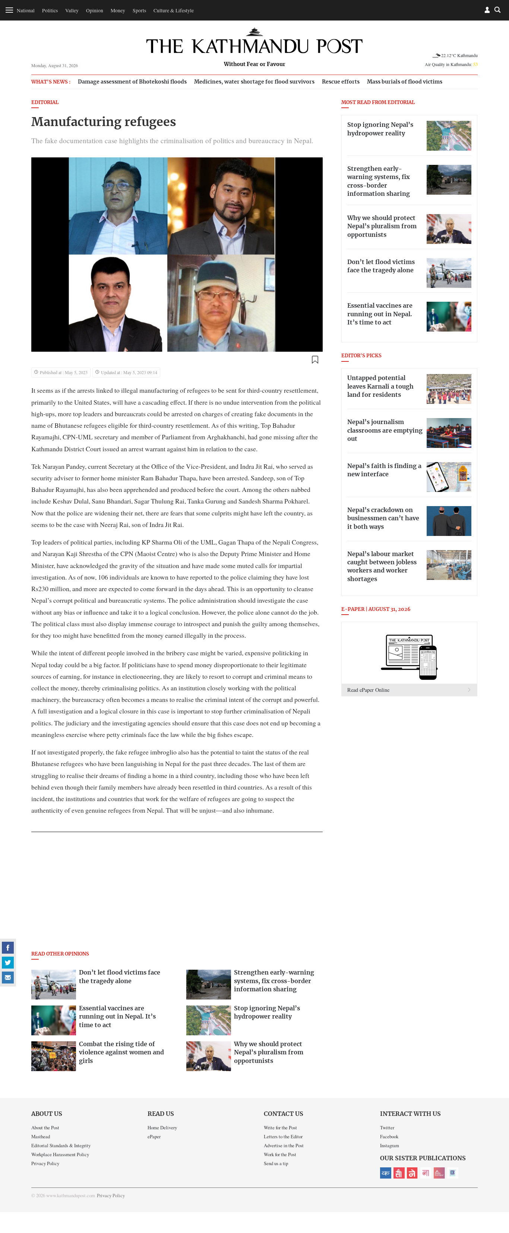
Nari (425, 1173)
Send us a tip (276, 1163)
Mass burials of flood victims (404, 82)
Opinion (94, 10)
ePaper (154, 1136)
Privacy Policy (45, 1163)
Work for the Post (280, 1154)
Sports (139, 10)
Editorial (45, 102)
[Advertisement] (177, 893)
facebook (8, 948)
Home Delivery (162, 1127)
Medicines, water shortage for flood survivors (254, 82)
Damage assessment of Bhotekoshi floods (132, 82)
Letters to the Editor (283, 1136)
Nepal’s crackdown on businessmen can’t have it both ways (383, 518)
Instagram (389, 1145)
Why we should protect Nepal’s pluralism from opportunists (382, 226)
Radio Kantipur (439, 1173)
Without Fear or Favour (254, 64)
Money (118, 10)
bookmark (315, 359)
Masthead (40, 1136)
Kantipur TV (452, 1173)
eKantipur (385, 1173)
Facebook (389, 1136)
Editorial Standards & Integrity (61, 1145)
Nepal (412, 1173)
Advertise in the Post (284, 1145)
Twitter (387, 1127)
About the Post (45, 1127)
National (26, 10)
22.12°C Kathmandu (459, 55)
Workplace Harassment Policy (60, 1154)
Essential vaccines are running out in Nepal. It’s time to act (379, 314)
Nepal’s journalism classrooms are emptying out (385, 430)
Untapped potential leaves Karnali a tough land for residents (380, 386)
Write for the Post (280, 1127)
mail (8, 977)
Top (494, 1175)
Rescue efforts (341, 82)
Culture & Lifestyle (174, 10)
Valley (72, 10)
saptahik (399, 1173)
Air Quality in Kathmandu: (451, 64)
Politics (50, 10)
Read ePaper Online (368, 689)
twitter (8, 963)
